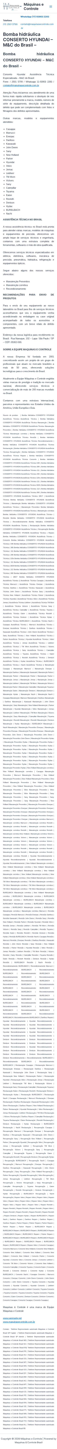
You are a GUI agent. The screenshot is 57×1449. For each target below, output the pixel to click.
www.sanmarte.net (12, 1318)
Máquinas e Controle (34, 6)
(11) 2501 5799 (10, 24)
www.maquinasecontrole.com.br (19, 1322)
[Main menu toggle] (51, 6)
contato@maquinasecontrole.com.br (21, 85)
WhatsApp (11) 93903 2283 (35, 16)
